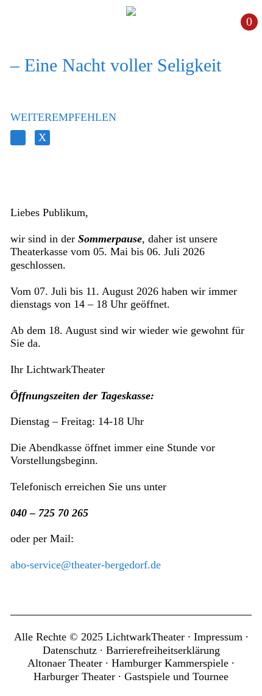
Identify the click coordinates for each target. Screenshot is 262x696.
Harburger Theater (74, 676)
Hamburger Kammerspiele (170, 663)
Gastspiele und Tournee (176, 676)
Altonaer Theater (64, 663)
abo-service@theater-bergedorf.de (85, 565)
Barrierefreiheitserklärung (163, 650)
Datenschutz (70, 650)
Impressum (218, 637)
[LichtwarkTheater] (131, 11)
